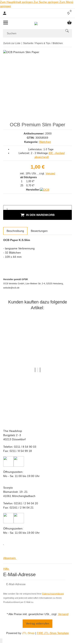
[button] (10, 558)
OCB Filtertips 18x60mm (37, 399)
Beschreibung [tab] (15, 230)
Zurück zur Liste (11, 43)
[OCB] (44, 190)
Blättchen (45, 141)
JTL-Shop (28, 633)
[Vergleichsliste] (68, 13)
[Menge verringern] (6, 201)
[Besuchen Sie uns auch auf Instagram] (3, 544)
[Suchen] (67, 30)
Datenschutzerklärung (53, 594)
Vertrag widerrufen (37, 623)
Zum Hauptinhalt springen (17, 2)
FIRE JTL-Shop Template (53, 633)
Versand (50, 173)
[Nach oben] (1, 640)
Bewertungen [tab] (39, 230)
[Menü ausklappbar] (5, 22)
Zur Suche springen (46, 2)
